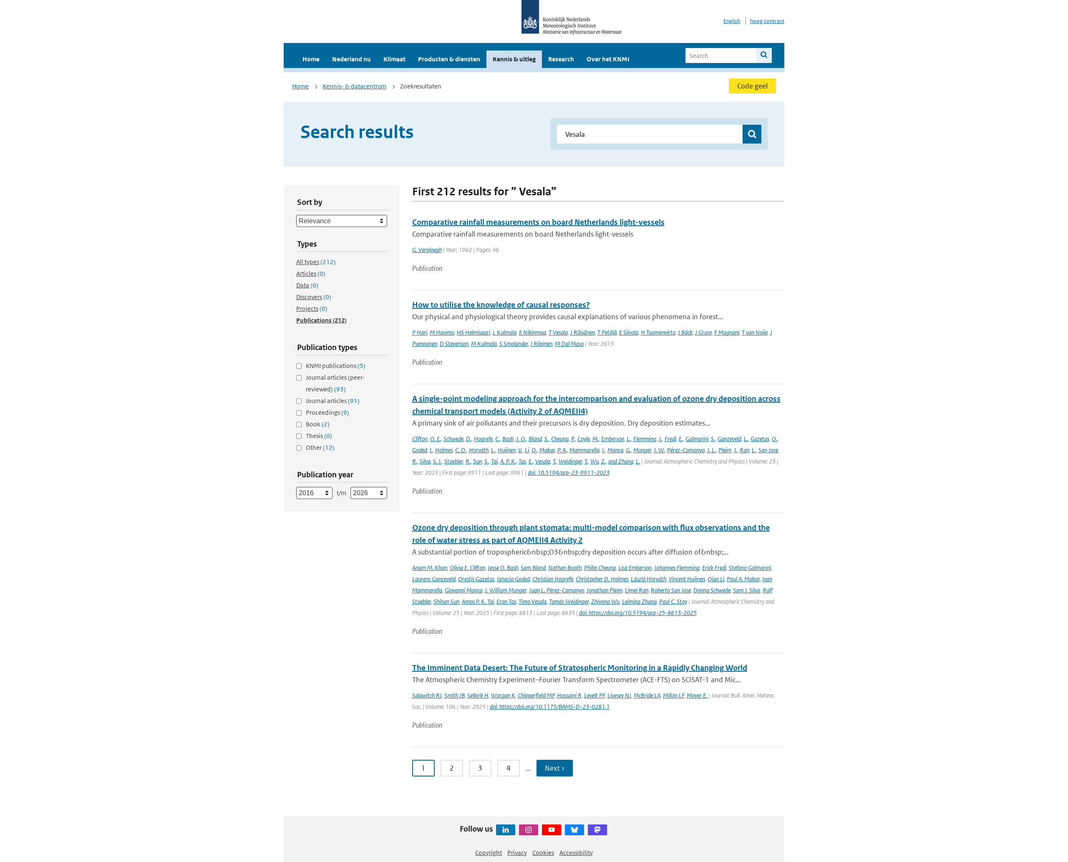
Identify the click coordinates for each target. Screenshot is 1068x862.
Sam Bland (533, 568)
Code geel (752, 86)
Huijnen (507, 450)
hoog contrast (767, 21)
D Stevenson (454, 344)
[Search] (764, 55)
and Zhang (620, 461)
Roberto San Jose (671, 590)
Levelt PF (594, 695)
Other (320, 447)
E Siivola (628, 332)
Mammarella (584, 450)
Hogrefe (483, 439)
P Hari (419, 332)
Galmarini (696, 439)
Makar (547, 450)
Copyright (488, 853)
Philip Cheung (600, 568)
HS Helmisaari (473, 332)
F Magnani (726, 332)
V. (520, 450)
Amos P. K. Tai (478, 601)
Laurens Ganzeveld (434, 579)
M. (595, 439)
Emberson (612, 439)
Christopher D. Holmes (602, 579)
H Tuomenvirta (658, 332)
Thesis (319, 436)
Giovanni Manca (463, 590)
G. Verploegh (427, 250)
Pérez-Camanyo (686, 450)
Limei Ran (636, 590)
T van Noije (755, 332)
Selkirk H (478, 695)
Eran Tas (506, 601)
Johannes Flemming (677, 568)
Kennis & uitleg (514, 59)
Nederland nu (351, 59)
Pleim (724, 450)
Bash (508, 439)
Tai (494, 461)
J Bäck (685, 332)
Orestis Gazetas (476, 579)
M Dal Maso (569, 344)
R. (414, 461)
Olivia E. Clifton (467, 568)
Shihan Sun (446, 601)
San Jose (768, 450)
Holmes (444, 450)
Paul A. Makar (743, 579)
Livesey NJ (619, 695)
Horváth (479, 450)
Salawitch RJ (427, 695)
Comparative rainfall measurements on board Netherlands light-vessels (538, 222)
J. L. (711, 450)
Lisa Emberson (635, 568)
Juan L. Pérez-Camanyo (556, 590)
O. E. (435, 439)
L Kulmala (504, 332)
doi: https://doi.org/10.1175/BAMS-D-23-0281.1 (550, 707)
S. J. (437, 461)
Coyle (583, 439)
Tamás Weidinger (569, 601)
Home (311, 59)
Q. (534, 450)
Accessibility (576, 853)
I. (431, 450)
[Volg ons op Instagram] (528, 830)
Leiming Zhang (639, 601)
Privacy (517, 853)
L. (629, 439)
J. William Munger (505, 590)
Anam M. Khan (429, 568)
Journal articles (333, 401)
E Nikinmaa (532, 332)
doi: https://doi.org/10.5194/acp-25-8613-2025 (638, 613)
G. (628, 450)
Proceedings (327, 412)
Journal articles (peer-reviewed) (335, 383)
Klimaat (394, 59)
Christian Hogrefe (552, 579)
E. (681, 439)
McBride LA (647, 695)
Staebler (453, 461)
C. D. (460, 450)
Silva (425, 461)
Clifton (420, 439)
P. (573, 439)
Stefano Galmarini (750, 568)
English (731, 21)
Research (561, 59)
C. (497, 439)
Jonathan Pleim (604, 590)
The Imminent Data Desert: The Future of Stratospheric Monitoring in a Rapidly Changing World (579, 668)
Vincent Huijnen (687, 579)
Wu (594, 461)
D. (468, 439)
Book (318, 424)
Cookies (543, 853)
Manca (615, 450)
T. (554, 461)
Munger (642, 450)
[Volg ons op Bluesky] (574, 830)
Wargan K (503, 695)
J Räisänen (582, 332)
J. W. (659, 450)
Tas (522, 461)
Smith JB (454, 695)
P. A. (562, 450)
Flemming (644, 439)
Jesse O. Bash (503, 568)
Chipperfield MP (536, 695)
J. (660, 439)
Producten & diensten (449, 59)
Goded (419, 450)
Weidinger (570, 461)
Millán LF (673, 695)
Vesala (542, 461)
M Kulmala (484, 344)
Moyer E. (697, 695)
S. (546, 439)
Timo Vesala (533, 601)
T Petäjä (607, 332)
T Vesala (558, 332)
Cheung (560, 439)
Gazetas (760, 439)
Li (527, 450)
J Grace (703, 332)
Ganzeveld (729, 439)
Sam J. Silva (746, 590)
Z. (603, 461)
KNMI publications (335, 366)
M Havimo (442, 332)
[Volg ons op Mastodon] (597, 830)
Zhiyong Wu (605, 601)
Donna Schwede (711, 590)
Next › (554, 768)
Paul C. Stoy (673, 601)
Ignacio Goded (513, 579)
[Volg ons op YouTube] (551, 830)
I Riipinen (541, 344)
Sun (477, 461)
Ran (744, 450)
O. (774, 439)
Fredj (670, 439)
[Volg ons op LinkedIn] (505, 830)
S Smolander (513, 344)
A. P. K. (508, 461)
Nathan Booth (565, 568)
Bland (535, 439)
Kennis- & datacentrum (354, 86)
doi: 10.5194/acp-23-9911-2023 (569, 472)
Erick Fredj (714, 568)
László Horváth (648, 579)
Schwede (453, 439)
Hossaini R (569, 695)
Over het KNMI (608, 59)
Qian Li (716, 579)
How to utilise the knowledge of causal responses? (501, 305)
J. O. (521, 439)
